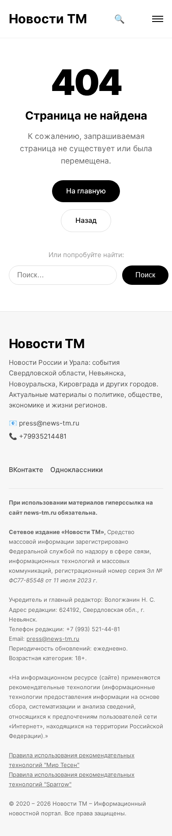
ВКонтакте (26, 469)
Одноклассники (76, 469)
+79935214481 (43, 436)
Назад (86, 220)
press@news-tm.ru (49, 423)
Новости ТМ (48, 18)
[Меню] (157, 19)
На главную (86, 190)
